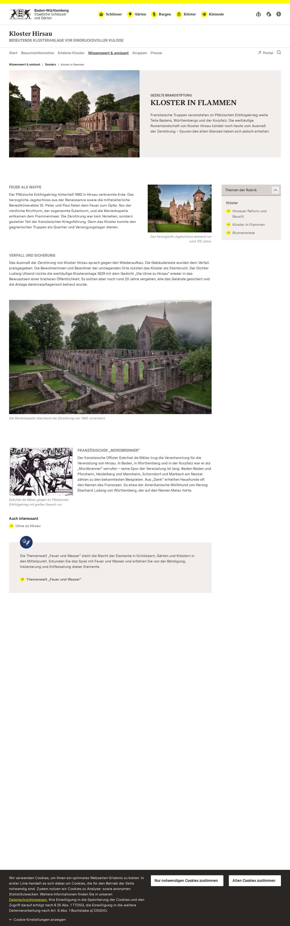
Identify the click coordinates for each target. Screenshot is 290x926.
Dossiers (50, 64)
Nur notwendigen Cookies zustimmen (186, 880)
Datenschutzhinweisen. (28, 899)
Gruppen (139, 53)
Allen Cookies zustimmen (254, 880)
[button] (251, 190)
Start (13, 53)
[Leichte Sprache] (258, 14)
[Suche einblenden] (279, 52)
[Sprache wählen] (279, 14)
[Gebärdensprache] (268, 14)
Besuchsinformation (37, 53)
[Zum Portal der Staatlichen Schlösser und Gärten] (39, 14)
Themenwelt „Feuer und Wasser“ (53, 579)
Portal (268, 53)
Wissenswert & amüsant (108, 53)
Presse (156, 53)
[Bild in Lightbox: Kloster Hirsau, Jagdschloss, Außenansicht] (180, 209)
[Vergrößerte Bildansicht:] (110, 358)
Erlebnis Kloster (71, 53)
